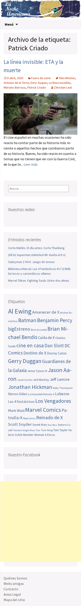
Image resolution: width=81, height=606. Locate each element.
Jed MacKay (41, 380)
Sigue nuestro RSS (55, 218)
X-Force (50, 435)
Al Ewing (20, 311)
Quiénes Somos (15, 578)
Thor (38, 430)
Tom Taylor (60, 430)
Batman (27, 320)
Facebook (12, 218)
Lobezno (62, 393)
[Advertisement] (40, 521)
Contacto (11, 589)
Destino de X (34, 353)
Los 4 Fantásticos (21, 401)
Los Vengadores (53, 400)
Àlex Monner (67, 78)
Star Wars (52, 424)
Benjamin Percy (54, 320)
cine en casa (30, 345)
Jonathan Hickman (30, 386)
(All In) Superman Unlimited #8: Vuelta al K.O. (37, 255)
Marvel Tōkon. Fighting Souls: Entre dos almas (38, 280)
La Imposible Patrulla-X (41, 394)
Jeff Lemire (60, 379)
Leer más (31, 164)
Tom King (47, 430)
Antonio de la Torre (16, 83)
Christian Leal (63, 87)
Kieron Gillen (17, 394)
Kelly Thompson (63, 388)
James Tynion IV (37, 371)
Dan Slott (54, 346)
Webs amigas (14, 583)
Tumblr (46, 218)
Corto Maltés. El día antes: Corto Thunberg (36, 248)
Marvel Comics (43, 409)
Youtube (29, 218)
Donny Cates (57, 353)
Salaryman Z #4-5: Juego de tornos (31, 262)
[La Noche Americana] (40, 9)
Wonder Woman (33, 435)
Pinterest (38, 218)
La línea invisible (59, 83)
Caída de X (46, 337)
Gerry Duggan (24, 361)
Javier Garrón (24, 379)
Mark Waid (16, 410)
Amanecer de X (45, 312)
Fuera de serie (41, 78)
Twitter (21, 218)
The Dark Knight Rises (24, 430)
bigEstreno (19, 329)
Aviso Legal (12, 594)
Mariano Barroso (15, 87)
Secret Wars (39, 425)
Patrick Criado (36, 87)
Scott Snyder (20, 424)
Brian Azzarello (39, 329)
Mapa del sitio (14, 599)
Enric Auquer (39, 83)
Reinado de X (49, 417)
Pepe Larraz (29, 418)
